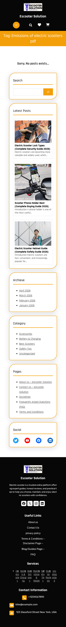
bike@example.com (27, 604)
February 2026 (27, 300)
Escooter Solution (33, 16)
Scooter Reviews (48, 576)
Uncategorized (27, 353)
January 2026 (27, 305)
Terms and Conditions (31, 412)
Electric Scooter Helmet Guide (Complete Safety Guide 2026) (32, 250)
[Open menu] (16, 25)
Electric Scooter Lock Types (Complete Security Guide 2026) (32, 147)
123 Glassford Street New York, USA (36, 612)
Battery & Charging (30, 338)
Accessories (25, 334)
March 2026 (25, 295)
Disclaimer (25, 397)
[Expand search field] (30, 25)
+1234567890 (36, 596)
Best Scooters (27, 344)
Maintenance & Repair (36, 576)
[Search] (48, 91)
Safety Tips (25, 348)
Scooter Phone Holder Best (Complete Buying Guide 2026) (32, 204)
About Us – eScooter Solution (35, 382)
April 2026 (25, 290)
